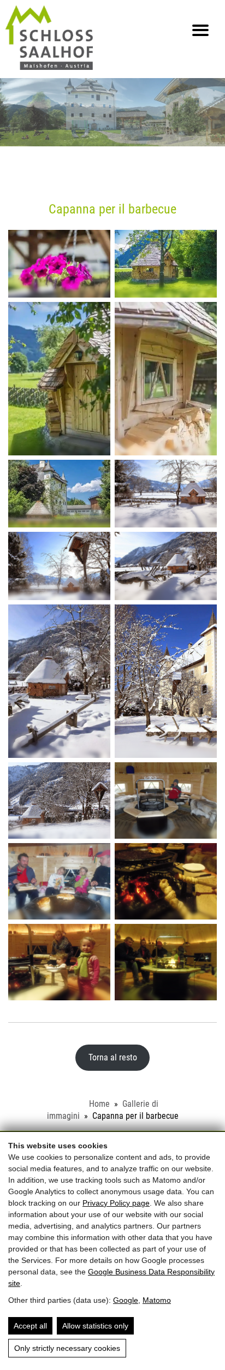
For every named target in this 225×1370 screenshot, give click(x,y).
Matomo (157, 1300)
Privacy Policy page (116, 1203)
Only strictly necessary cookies (67, 1348)
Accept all (30, 1325)
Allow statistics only (95, 1325)
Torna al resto (112, 1057)
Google (125, 1300)
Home (99, 1104)
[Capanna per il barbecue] (59, 264)
